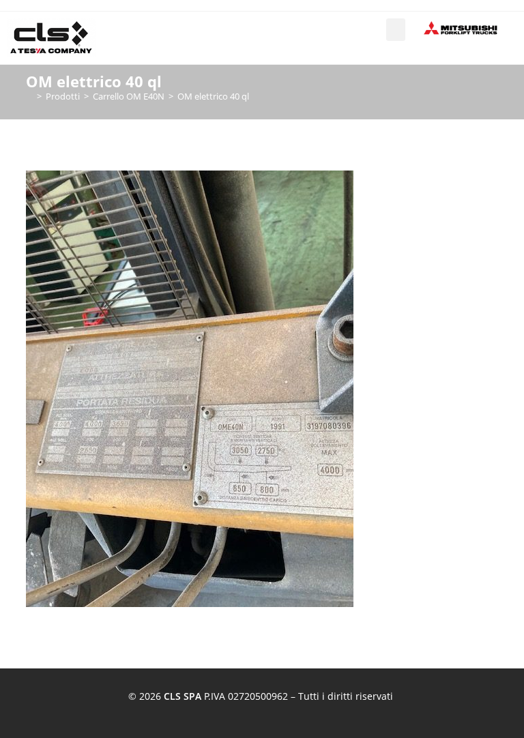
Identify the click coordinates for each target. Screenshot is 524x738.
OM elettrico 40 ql (213, 96)
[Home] (29, 96)
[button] (395, 29)
